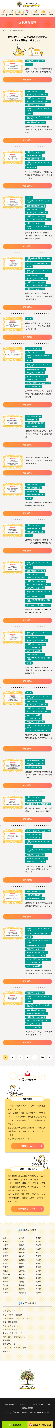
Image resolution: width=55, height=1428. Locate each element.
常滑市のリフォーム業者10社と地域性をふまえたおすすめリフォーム (38, 738)
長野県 (38, 1260)
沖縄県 (38, 1293)
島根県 (38, 1274)
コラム (29, 64)
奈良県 (38, 1271)
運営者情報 (9, 1404)
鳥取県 (22, 1274)
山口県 (38, 1278)
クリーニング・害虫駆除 (13, 1315)
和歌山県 (6, 1274)
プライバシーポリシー (41, 1404)
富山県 (22, 1256)
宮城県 (22, 1241)
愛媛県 (38, 1282)
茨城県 (38, 1245)
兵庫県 (22, 1271)
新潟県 (5, 1256)
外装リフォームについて (35, 61)
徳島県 (5, 1282)
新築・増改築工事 (10, 1322)
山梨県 (22, 1260)
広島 (4, 1238)
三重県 (5, 1267)
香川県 (22, 1282)
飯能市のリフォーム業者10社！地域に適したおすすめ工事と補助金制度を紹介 (38, 296)
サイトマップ (23, 1404)
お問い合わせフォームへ (27, 1209)
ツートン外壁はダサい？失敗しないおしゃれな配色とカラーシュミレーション (38, 175)
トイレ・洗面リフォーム (13, 1333)
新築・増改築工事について (36, 122)
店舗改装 (6, 1340)
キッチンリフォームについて (37, 95)
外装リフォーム (9, 1311)
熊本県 (22, 1289)
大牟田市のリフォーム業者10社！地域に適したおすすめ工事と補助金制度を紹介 (38, 235)
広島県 (22, 1278)
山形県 (5, 1245)
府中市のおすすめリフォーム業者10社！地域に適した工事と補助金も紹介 (38, 394)
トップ (5, 30)
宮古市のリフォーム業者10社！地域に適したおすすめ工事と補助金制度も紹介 (38, 460)
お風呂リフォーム (10, 1329)
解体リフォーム (9, 1344)
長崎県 (5, 1289)
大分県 (38, 1289)
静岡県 (22, 1263)
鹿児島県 (22, 1293)
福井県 (5, 1260)
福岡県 (22, 1285)
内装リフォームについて (35, 91)
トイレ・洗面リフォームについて (38, 101)
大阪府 (5, 1271)
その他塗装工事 (32, 419)
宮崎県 (5, 1293)
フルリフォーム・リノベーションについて (38, 118)
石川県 (38, 1256)
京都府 (38, 1267)
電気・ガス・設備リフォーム (14, 1337)
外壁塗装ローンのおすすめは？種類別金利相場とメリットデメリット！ (38, 906)
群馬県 (22, 1249)
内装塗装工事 (31, 804)
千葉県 (5, 1252)
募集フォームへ (27, 1146)
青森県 (38, 1238)
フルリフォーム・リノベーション (16, 1318)
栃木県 (5, 1249)
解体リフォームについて (35, 588)
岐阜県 (5, 1263)
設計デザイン (31, 167)
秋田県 (38, 1241)
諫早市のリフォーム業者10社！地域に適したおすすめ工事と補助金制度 (38, 129)
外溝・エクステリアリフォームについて (38, 109)
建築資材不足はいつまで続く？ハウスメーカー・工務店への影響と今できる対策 (38, 326)
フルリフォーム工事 (34, 386)
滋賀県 (22, 1267)
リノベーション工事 (34, 349)
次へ (42, 1057)
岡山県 (5, 1278)
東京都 (22, 1252)
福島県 (22, 1245)
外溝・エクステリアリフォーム (15, 1348)
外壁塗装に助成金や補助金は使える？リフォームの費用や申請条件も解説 (38, 775)
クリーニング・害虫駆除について (38, 263)
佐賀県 (38, 1285)
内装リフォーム (9, 1351)
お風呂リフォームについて (36, 98)
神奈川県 (39, 1252)
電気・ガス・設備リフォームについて (38, 592)
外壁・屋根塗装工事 (34, 155)
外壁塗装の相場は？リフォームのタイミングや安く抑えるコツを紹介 (38, 434)
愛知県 (38, 1263)
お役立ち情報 (18, 30)
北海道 (22, 1238)
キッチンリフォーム (11, 1326)
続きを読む (27, 79)
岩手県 (5, 1241)
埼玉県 (38, 1249)
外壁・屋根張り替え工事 (35, 159)
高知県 (5, 1285)
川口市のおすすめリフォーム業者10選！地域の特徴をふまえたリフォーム (38, 869)
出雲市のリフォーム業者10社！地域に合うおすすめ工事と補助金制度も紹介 (38, 670)
